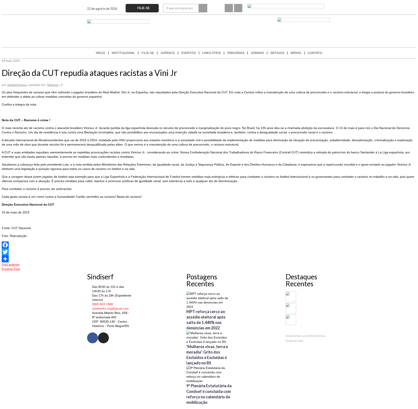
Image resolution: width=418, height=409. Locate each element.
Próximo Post (11, 269)
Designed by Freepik (294, 341)
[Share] (209, 258)
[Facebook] (229, 8)
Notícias (52, 85)
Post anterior (10, 264)
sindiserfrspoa (17, 85)
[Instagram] (238, 8)
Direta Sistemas (316, 336)
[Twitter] (209, 251)
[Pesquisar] (203, 8)
